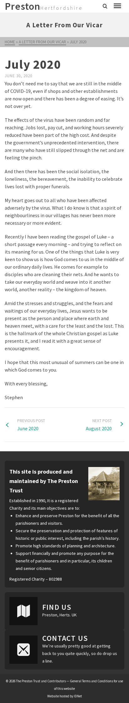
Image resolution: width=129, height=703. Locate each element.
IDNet (78, 696)
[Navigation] (117, 6)
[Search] (105, 6)
